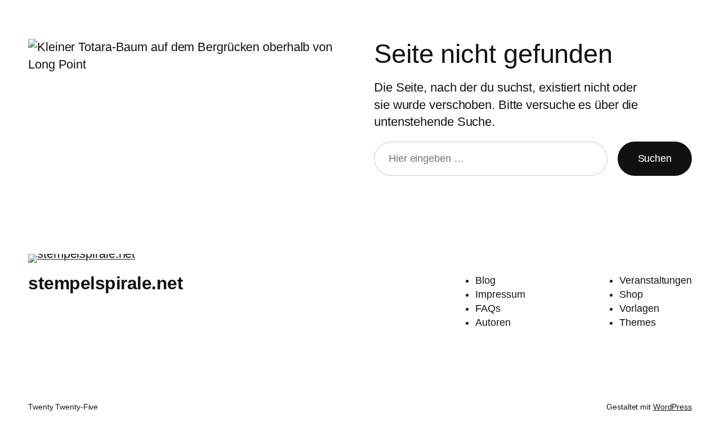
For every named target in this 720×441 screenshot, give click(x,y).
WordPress (672, 406)
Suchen (655, 158)
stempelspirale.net (105, 283)
